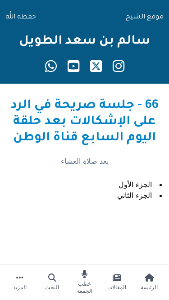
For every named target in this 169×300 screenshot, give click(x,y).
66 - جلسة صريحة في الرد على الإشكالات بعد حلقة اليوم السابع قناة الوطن (85, 122)
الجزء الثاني (134, 195)
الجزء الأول (135, 184)
